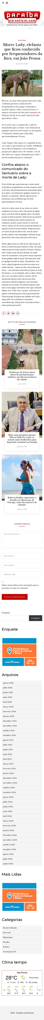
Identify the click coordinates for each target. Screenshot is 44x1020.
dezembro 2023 (10, 835)
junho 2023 (8, 864)
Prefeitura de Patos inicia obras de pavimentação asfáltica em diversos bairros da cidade (22, 376)
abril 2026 (7, 702)
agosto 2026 (8, 683)
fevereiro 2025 (9, 769)
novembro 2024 (10, 783)
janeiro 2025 (8, 773)
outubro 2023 (9, 845)
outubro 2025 (9, 730)
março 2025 (8, 764)
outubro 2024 (9, 788)
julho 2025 (7, 745)
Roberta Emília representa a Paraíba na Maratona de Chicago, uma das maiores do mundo (22, 501)
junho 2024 (8, 807)
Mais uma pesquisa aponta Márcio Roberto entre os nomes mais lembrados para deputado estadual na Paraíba (22, 438)
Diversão (7, 933)
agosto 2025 (8, 740)
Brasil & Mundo (10, 928)
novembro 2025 (10, 726)
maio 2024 (7, 811)
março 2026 (8, 707)
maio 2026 (7, 697)
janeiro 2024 (8, 830)
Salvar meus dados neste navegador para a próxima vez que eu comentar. (20, 586)
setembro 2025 (9, 735)
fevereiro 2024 (9, 826)
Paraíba (22, 40)
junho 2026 (8, 692)
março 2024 (8, 821)
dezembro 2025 (10, 721)
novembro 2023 (10, 840)
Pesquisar (6, 613)
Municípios (8, 937)
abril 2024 (7, 816)
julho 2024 (7, 802)
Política (6, 947)
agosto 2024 (8, 797)
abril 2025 (7, 759)
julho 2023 (7, 859)
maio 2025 (7, 754)
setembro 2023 (9, 849)
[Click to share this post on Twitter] (8, 313)
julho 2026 (7, 688)
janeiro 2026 (8, 716)
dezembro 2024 (10, 778)
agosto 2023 (8, 854)
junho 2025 (8, 750)
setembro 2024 (9, 792)
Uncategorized (9, 952)
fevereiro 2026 (9, 711)
